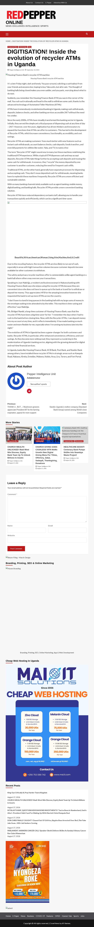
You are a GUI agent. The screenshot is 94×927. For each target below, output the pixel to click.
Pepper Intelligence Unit (16, 70)
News (49, 438)
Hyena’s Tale (67, 916)
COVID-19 (40, 916)
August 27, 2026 (13, 463)
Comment (12, 494)
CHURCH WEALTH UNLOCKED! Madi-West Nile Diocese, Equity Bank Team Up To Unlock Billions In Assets (18, 452)
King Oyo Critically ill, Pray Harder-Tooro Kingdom (27, 793)
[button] (8, 34)
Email (50, 526)
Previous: (23, 408)
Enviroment (79, 441)
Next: (68, 408)
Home (8, 916)
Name (9, 526)
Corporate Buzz (13, 47)
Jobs (82, 916)
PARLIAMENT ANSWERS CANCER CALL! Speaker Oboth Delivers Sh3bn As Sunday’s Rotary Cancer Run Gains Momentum (46, 832)
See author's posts (38, 384)
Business (30, 916)
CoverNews (54, 923)
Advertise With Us (60, 3)
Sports (76, 916)
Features (49, 916)
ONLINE (14, 22)
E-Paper (48, 3)
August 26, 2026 (69, 460)
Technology (23, 47)
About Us (29, 3)
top (30, 47)
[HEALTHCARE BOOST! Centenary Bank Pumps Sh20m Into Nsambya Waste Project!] (75, 435)
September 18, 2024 (33, 70)
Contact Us (39, 3)
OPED (57, 916)
